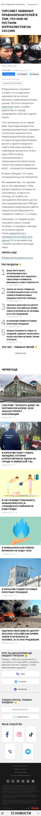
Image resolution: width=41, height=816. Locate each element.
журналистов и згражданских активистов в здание (17, 237)
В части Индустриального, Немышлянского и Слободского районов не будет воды (18, 505)
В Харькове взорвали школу (17, 257)
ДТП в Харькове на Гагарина (13, 4)
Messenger (22, 689)
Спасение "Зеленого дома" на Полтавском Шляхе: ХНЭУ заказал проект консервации (20, 410)
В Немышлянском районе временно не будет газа (18, 549)
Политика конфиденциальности (20, 775)
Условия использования (20, 766)
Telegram (22, 682)
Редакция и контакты (20, 769)
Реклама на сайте (20, 772)
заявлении (7, 106)
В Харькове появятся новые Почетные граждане (19, 591)
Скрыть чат (20, 353)
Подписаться (22, 717)
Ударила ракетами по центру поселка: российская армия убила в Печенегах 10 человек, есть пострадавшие (20, 635)
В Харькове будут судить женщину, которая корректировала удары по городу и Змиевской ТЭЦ (19, 457)
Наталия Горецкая (12, 79)
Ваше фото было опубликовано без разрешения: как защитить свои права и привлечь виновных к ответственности (22, 276)
